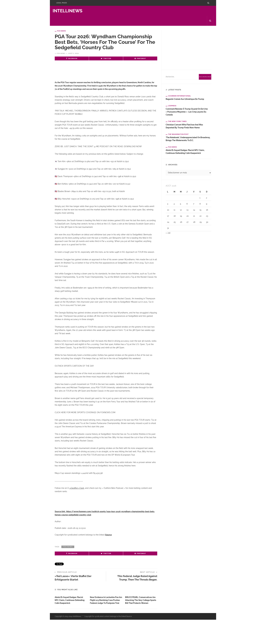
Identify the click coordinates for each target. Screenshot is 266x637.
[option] (71, 599)
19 (181, 216)
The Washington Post (178, 134)
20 (187, 216)
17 (168, 216)
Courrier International (179, 96)
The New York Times (177, 121)
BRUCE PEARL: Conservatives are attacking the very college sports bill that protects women (140, 600)
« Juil (168, 233)
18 (175, 216)
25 (175, 222)
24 (168, 222)
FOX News (61, 31)
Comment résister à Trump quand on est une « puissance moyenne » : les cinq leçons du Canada (187, 112)
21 (194, 216)
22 (200, 216)
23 (207, 216)
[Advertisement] (87, 74)
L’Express (172, 106)
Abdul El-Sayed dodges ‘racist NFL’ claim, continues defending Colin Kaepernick (70, 600)
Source (108, 535)
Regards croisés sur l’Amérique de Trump (185, 99)
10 (168, 210)
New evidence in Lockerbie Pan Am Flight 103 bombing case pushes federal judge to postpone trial (106, 600)
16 (207, 210)
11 (174, 210)
